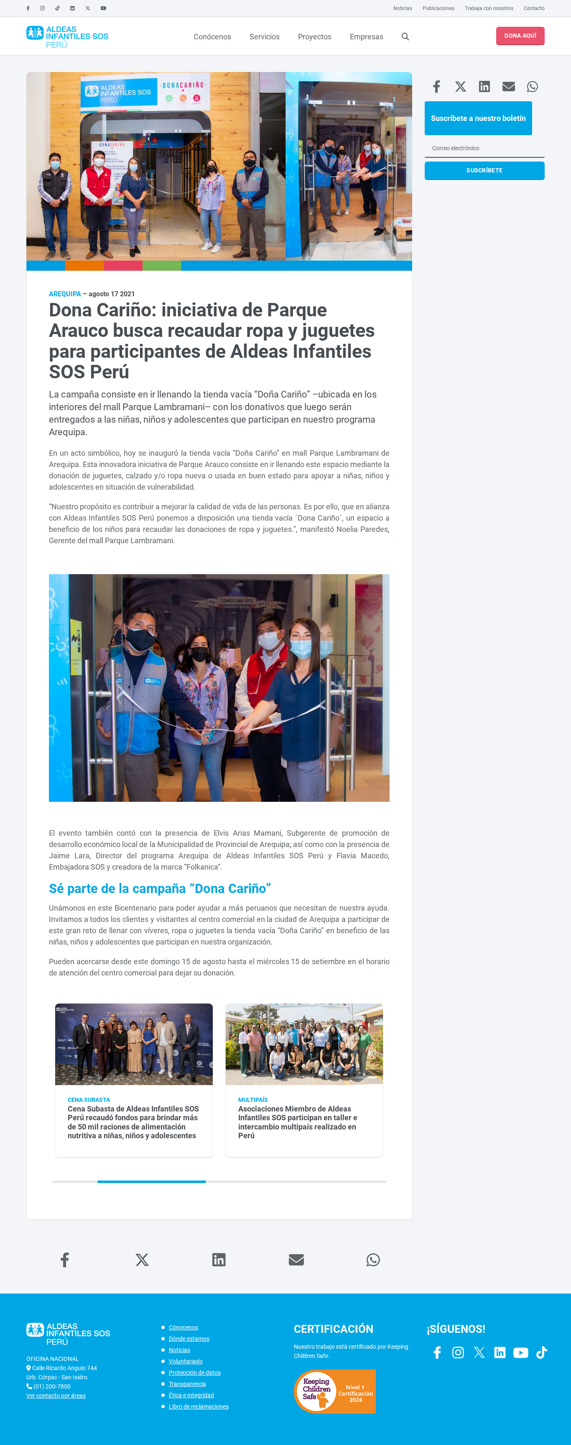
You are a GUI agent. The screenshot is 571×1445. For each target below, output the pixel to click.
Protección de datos (195, 1372)
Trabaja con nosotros (489, 8)
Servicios (265, 36)
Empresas (366, 36)
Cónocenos (183, 1327)
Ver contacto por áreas (56, 1395)
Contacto (534, 8)
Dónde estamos (189, 1338)
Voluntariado (186, 1361)
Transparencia (187, 1384)
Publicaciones (438, 8)
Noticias (402, 8)
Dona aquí (520, 35)
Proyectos (314, 36)
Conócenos (212, 36)
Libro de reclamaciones (199, 1406)
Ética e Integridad (191, 1395)
